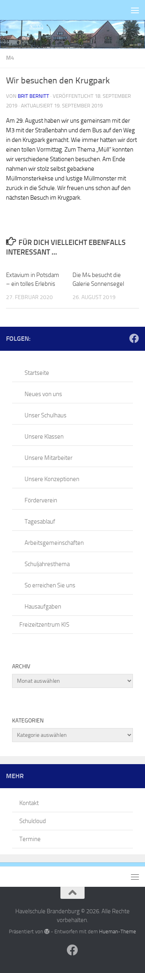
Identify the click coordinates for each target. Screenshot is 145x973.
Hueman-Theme (117, 931)
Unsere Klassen (44, 436)
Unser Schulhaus (45, 415)
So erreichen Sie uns (50, 585)
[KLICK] (72, 34)
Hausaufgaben (43, 606)
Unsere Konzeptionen (52, 479)
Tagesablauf (40, 521)
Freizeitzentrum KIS (44, 624)
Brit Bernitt (33, 96)
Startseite (37, 372)
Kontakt (29, 803)
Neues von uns (43, 394)
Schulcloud (32, 821)
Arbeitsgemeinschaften (54, 542)
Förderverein (41, 500)
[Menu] (135, 10)
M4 (10, 58)
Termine (30, 839)
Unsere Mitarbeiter (48, 457)
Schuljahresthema (47, 564)
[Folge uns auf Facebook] (134, 338)
